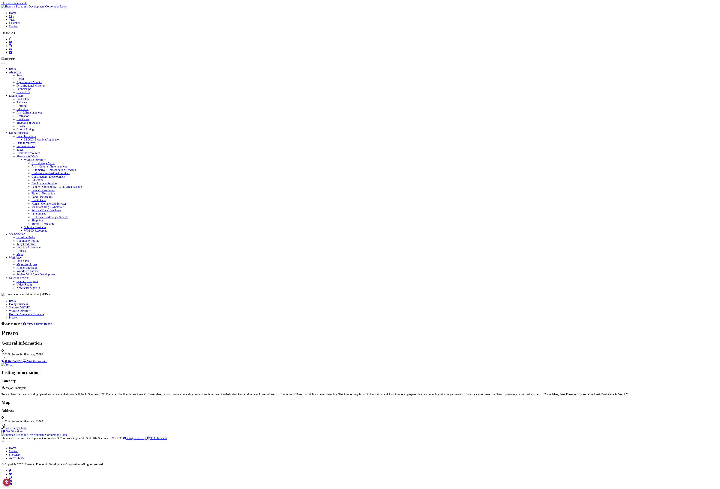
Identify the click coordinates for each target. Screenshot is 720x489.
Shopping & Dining (28, 122)
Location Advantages (29, 247)
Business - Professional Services (51, 173)
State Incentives (25, 142)
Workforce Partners (27, 271)
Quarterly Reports (27, 281)
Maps (19, 254)
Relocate (21, 102)
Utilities (21, 250)
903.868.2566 (158, 438)
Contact (13, 26)
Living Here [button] (16, 95)
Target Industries (26, 244)
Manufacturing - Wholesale (48, 207)
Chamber (14, 23)
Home (12, 12)
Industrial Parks (25, 237)
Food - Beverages (42, 196)
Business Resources (28, 153)
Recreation (22, 115)
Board (20, 78)
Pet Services (39, 213)
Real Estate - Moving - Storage (50, 217)
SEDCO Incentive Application (42, 139)
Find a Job (22, 99)
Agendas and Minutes (29, 82)
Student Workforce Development (36, 274)
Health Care (39, 200)
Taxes (19, 149)
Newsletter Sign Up (28, 287)
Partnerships (23, 88)
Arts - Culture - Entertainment (49, 166)
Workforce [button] (15, 257)
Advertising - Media (43, 163)
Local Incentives (26, 136)
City (11, 16)
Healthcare (22, 119)
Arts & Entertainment (29, 112)
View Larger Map (15, 428)
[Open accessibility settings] (6, 482)
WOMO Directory (35, 159)
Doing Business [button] (18, 132)
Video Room (24, 284)
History (20, 126)
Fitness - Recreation (43, 193)
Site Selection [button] (17, 234)
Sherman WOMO (27, 156)
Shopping (37, 220)
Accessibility (16, 458)
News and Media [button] (19, 277)
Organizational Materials (31, 85)
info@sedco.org (136, 438)
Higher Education (27, 267)
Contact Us (23, 92)
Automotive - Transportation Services (54, 169)
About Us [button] (15, 72)
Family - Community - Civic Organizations (57, 186)
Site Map (14, 454)
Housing (21, 105)
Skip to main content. (14, 3)
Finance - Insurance (43, 190)
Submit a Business (35, 227)
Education (22, 109)
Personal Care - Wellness (46, 210)
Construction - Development (48, 176)
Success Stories (25, 146)
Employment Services (44, 183)
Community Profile (27, 240)
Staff (19, 75)
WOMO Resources (35, 230)
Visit (11, 19)
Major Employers (26, 264)
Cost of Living (25, 129)
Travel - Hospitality (43, 223)
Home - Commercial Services (49, 203)
